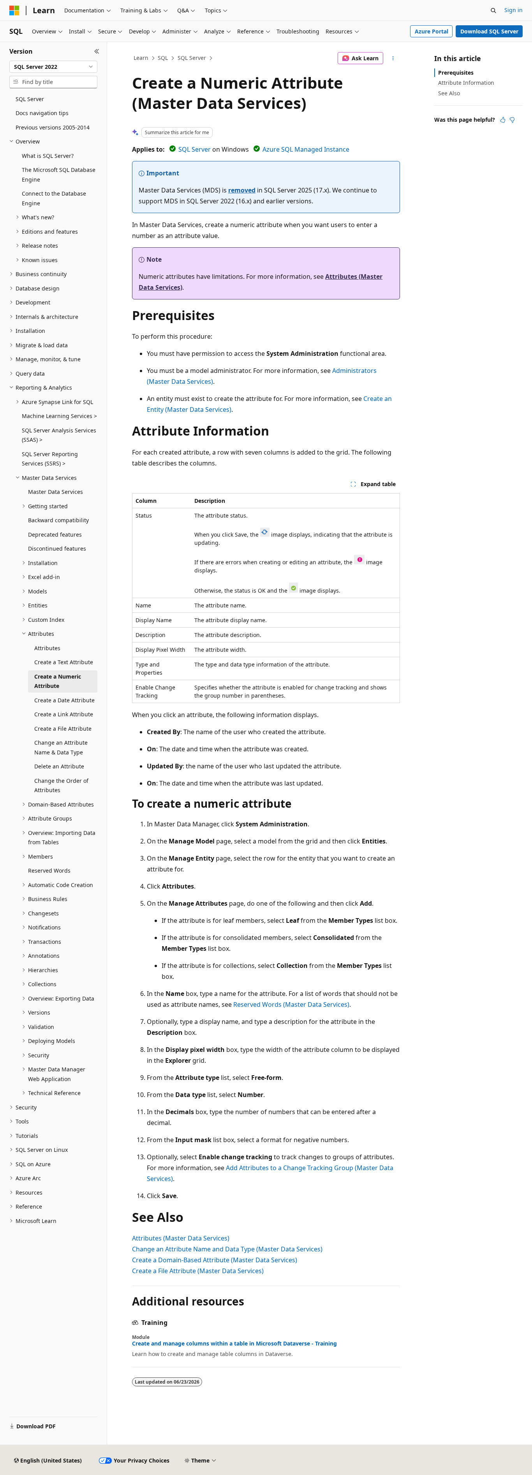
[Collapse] (97, 51)
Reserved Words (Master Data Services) (291, 1004)
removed (241, 190)
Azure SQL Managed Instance (305, 149)
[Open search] (493, 10)
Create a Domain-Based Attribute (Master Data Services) (214, 1260)
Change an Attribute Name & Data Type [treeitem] (61, 747)
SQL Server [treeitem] (30, 99)
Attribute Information (466, 82)
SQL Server (192, 57)
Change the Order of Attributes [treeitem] (61, 785)
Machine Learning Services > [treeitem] (59, 416)
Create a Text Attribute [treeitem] (63, 662)
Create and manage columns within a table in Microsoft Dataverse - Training (234, 1343)
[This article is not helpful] (512, 119)
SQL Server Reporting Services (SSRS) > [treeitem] (50, 458)
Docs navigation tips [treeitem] (42, 113)
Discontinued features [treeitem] (57, 548)
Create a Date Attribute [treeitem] (64, 700)
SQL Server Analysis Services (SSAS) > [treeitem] (59, 435)
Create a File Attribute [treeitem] (63, 728)
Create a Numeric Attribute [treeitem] (57, 681)
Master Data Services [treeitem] (55, 491)
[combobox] (53, 67)
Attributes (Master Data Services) (180, 1238)
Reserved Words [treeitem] (49, 870)
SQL (163, 57)
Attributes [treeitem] (47, 648)
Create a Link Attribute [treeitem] (63, 714)
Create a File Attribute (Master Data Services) (198, 1271)
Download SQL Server (489, 31)
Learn (141, 57)
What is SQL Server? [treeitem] (48, 155)
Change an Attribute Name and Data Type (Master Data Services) (227, 1249)
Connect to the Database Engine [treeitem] (54, 198)
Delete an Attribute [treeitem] (59, 766)
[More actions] (393, 58)
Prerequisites (456, 72)
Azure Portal (431, 31)
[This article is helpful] (502, 119)
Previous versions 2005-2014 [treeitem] (53, 127)
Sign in (513, 10)
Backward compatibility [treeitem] (58, 520)
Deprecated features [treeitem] (55, 534)
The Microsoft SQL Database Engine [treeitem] (58, 174)
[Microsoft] (14, 10)
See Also (449, 93)
